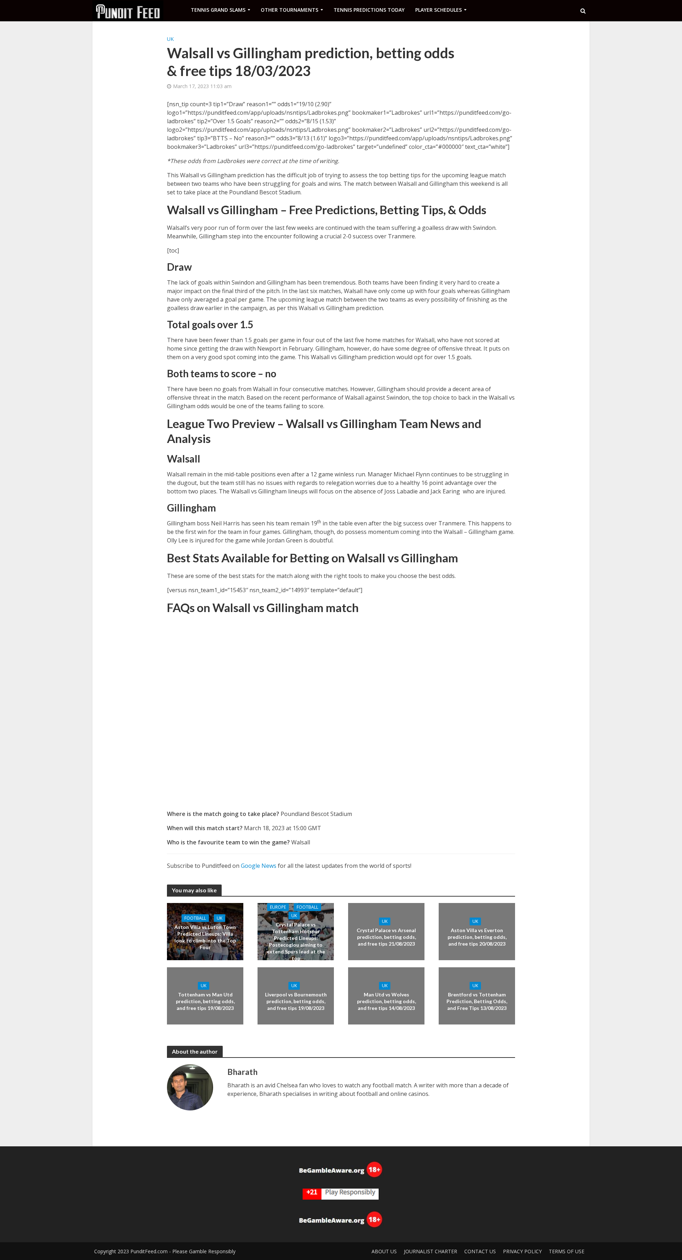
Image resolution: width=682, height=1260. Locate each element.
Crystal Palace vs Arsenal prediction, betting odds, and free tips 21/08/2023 (386, 937)
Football (195, 918)
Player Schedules (438, 9)
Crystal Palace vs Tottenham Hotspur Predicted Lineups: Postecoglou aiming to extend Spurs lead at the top (296, 941)
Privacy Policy (522, 1251)
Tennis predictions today (369, 9)
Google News (258, 866)
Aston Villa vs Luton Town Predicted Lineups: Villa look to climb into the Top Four (205, 937)
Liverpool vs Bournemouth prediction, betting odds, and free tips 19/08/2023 (296, 1001)
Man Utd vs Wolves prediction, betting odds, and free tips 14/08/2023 (386, 1001)
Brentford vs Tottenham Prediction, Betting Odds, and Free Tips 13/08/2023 (476, 1001)
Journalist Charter (430, 1251)
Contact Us (480, 1251)
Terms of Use (566, 1251)
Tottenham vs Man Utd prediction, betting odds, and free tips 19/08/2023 (205, 1001)
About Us (384, 1251)
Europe (278, 907)
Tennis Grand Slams (218, 9)
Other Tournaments (289, 9)
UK (170, 39)
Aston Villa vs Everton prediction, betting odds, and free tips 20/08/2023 (477, 937)
